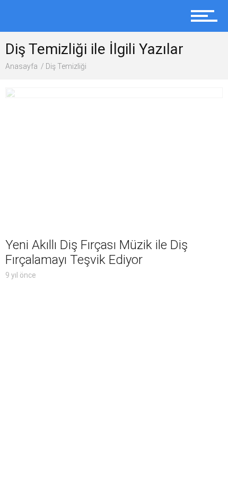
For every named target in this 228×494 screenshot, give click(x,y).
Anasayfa (21, 66)
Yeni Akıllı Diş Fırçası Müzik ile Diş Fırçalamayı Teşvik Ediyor (96, 252)
